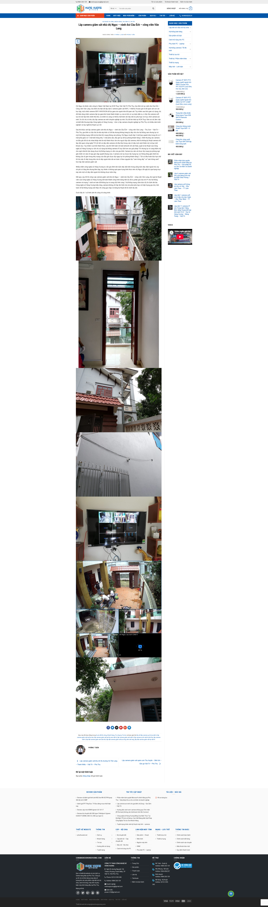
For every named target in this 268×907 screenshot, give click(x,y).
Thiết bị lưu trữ (174, 54)
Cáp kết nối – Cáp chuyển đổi (122, 840)
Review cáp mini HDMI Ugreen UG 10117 (90, 810)
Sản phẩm (142, 16)
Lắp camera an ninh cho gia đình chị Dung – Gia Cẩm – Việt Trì (133, 805)
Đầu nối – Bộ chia (122, 845)
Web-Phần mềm (128, 16)
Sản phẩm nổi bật (175, 36)
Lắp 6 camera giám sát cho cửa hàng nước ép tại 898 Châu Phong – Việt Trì (182, 176)
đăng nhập (86, 776)
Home (108, 16)
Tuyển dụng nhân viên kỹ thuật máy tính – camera (133, 824)
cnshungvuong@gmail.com (99, 2)
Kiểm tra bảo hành (186, 2)
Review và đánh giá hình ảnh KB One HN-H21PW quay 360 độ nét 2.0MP (94, 799)
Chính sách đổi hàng (183, 839)
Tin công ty (126, 21)
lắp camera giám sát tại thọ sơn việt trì (105, 737)
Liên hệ (172, 16)
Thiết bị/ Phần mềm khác (178, 59)
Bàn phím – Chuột (143, 835)
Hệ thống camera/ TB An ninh (178, 49)
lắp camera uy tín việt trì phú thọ (143, 737)
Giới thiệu (116, 16)
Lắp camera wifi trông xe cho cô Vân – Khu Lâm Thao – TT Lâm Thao (182, 187)
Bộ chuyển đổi (121, 835)
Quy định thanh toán (183, 850)
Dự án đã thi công (108, 21)
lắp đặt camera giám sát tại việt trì (145, 739)
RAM (138, 846)
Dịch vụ (153, 16)
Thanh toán (136, 871)
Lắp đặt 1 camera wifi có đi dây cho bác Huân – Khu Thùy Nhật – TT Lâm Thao (182, 198)
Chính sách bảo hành (183, 835)
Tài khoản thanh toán (171, 2)
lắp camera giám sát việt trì (125, 737)
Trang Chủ (135, 863)
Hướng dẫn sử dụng (103, 846)
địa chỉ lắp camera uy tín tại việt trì (147, 735)
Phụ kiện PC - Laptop (176, 44)
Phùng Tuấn (131, 34)
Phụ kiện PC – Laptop (144, 850)
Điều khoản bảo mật (183, 846)
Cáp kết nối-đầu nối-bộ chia (179, 28)
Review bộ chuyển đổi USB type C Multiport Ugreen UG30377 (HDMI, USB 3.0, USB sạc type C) (93, 815)
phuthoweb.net (82, 835)
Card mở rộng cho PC (176, 40)
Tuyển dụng (101, 850)
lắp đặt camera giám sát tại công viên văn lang (120, 739)
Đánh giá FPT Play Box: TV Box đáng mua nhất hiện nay (93, 805)
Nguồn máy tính (142, 842)
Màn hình (140, 839)
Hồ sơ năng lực (162, 797)
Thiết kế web (80, 904)
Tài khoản (135, 878)
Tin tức (162, 16)
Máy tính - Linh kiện (176, 67)
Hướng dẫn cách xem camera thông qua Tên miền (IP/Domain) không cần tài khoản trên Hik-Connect (133, 811)
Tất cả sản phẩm (156, 2)
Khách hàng (118, 21)
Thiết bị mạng (174, 63)
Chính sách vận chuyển (184, 842)
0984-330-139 (82, 2)
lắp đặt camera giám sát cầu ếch (96, 739)
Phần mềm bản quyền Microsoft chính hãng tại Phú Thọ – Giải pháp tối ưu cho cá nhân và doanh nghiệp (183, 165)
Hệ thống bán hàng (175, 32)
